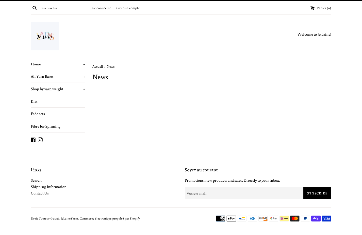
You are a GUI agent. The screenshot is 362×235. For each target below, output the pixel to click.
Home (58, 63)
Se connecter (101, 7)
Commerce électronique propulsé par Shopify (110, 218)
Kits (34, 101)
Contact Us (40, 193)
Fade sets (38, 113)
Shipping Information (48, 186)
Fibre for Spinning (46, 126)
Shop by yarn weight (58, 88)
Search (36, 180)
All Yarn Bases (58, 76)
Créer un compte (128, 7)
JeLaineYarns (69, 218)
